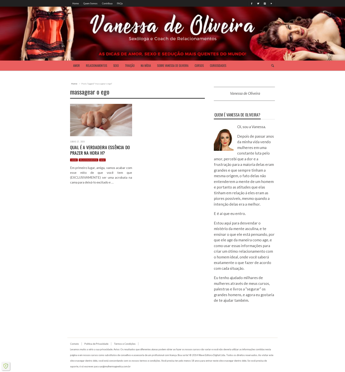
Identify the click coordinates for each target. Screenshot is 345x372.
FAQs (120, 3)
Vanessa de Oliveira (245, 93)
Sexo (116, 65)
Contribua (107, 3)
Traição (130, 65)
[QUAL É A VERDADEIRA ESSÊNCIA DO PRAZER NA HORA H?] (101, 119)
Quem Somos (90, 3)
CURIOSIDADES (218, 65)
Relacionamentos (96, 65)
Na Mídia (146, 65)
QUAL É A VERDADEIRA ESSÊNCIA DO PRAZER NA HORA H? (100, 150)
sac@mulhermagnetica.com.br (115, 366)
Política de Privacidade (96, 343)
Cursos (199, 65)
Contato (74, 343)
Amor (76, 65)
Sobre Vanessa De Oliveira (172, 65)
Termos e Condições (124, 343)
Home (75, 3)
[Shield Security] (6, 366)
